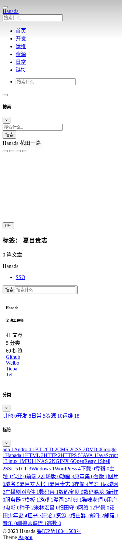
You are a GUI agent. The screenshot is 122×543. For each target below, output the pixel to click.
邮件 (97, 515)
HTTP (52, 455)
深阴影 (29, 187)
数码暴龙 (95, 492)
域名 (12, 484)
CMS (64, 449)
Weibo (12, 363)
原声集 (84, 476)
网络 (86, 507)
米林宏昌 (46, 507)
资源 (54, 416)
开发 (24, 416)
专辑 (102, 468)
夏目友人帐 (34, 484)
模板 (32, 500)
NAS (44, 461)
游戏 (46, 500)
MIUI (29, 461)
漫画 (60, 500)
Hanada (11, 11)
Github (13, 357)
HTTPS (71, 455)
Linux (13, 461)
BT (40, 449)
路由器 (80, 515)
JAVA (89, 455)
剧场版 (50, 476)
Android (24, 449)
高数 (54, 523)
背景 (102, 507)
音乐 (10, 523)
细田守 (68, 507)
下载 (88, 468)
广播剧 (15, 492)
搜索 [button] (10, 289)
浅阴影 (11, 187)
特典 (75, 500)
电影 (12, 507)
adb (8, 449)
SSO (20, 277)
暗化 (39, 203)
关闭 (9, 203)
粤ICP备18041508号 (59, 531)
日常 (38, 416)
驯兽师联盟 (32, 523)
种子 (27, 507)
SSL (11, 468)
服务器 (15, 500)
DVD (93, 449)
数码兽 (49, 492)
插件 (32, 492)
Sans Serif (15, 171)
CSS (79, 449)
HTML (34, 455)
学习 (95, 484)
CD (51, 449)
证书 (34, 515)
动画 (67, 476)
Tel (9, 374)
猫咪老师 (94, 500)
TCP (24, 468)
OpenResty (86, 461)
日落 (24, 203)
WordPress (68, 468)
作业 (19, 476)
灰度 (54, 203)
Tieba (11, 368)
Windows (43, 468)
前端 (33, 476)
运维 (70, 416)
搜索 (9, 134)
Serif (34, 171)
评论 (49, 515)
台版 (101, 476)
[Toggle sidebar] (5, 7)
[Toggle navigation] (5, 95)
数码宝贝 (71, 492)
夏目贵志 (61, 484)
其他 (10, 416)
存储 (81, 484)
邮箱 (111, 515)
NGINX (62, 461)
